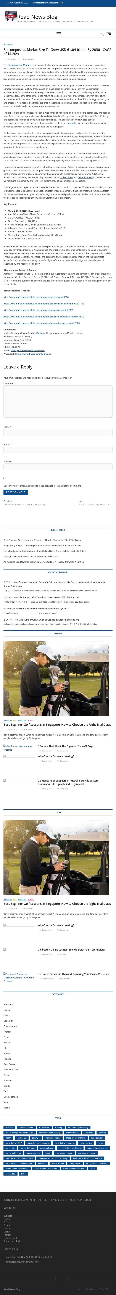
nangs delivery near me (97, 1148)
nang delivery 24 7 (14, 1142)
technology (10, 1173)
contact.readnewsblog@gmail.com (48, 2)
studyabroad (75, 1163)
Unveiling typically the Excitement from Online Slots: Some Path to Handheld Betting (44, 550)
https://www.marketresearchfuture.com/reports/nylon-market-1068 (36, 297)
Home (78, 1289)
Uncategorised (10, 1096)
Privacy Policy (105, 1289)
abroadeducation (26, 1127)
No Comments (29, 59)
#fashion (9, 1127)
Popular (22, 720)
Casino (6, 1009)
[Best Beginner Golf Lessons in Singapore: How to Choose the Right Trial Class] (58, 678)
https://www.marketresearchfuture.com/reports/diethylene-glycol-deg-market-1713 (43, 303)
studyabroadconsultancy (97, 1163)
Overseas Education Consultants (87, 1158)
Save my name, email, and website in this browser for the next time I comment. (42, 485)
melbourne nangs (52, 1137)
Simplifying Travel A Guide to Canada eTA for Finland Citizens (48, 619)
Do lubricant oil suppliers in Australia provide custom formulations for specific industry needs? (68, 782)
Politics (7, 1053)
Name (7, 426)
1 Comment (61, 954)
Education (8, 1020)
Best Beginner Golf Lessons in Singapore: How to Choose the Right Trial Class (42, 540)
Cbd (5, 1015)
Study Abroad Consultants (45, 1168)
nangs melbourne (13, 1153)
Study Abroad (58, 1163)
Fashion (7, 1031)
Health (6, 1042)
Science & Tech (11, 1069)
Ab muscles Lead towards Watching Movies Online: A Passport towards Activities (43, 561)
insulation (72, 123)
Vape (5, 1102)
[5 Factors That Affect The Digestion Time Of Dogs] (19, 748)
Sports (6, 1085)
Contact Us (90, 1289)
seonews (42, 1163)
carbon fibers (66, 177)
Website (7, 461)
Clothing (58, 1127)
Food (5, 1037)
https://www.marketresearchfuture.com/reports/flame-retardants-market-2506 (41, 323)
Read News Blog (37, 16)
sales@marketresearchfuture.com (28, 350)
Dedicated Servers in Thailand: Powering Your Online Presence (73, 974)
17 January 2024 (45, 954)
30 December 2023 (46, 979)
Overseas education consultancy (53, 1158)
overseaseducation (64, 1153)
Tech (5, 1091)
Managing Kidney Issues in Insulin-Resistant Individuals (30, 556)
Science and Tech (12, 1241)
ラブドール (9, 582)
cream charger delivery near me (19, 1132)
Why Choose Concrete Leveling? (56, 756)
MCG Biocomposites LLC (20, 210)
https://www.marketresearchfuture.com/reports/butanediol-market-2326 (38, 310)
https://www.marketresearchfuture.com (32, 353)
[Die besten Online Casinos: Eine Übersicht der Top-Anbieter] (19, 959)
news (47, 1153)
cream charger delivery (78, 1127)
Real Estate (9, 1064)
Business (8, 44)
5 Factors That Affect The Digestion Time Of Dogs (66, 746)
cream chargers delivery (49, 1132)
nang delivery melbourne (38, 1142)
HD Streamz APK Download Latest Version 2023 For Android (48, 597)
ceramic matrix (85, 177)
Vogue (6, 1107)
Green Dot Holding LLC (19, 221)
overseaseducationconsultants (19, 1163)
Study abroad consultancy (17, 1168)
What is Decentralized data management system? (43, 608)
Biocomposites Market (19, 64)
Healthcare (21, 1137)
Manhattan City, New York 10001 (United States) (28, 1256)
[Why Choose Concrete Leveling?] (19, 766)
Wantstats (41, 333)
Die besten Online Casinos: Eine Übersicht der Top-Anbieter (71, 949)
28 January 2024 (45, 761)
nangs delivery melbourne (70, 1148)
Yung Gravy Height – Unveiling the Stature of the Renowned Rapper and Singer (42, 545)
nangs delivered (27, 1148)
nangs (100, 1142)
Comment (9, 383)
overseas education (86, 1153)
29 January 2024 (45, 751)
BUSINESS (44, 1127)
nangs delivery (46, 1148)
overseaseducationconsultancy (19, 1158)
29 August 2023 (12, 59)
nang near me (86, 1142)
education (88, 1132)
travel (23, 1173)
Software (7, 1080)
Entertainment (10, 1026)
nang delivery (97, 1137)
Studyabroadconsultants (73, 1168)
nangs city (10, 1148)
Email (7, 444)
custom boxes (72, 1132)
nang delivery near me (64, 1142)
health (8, 1137)
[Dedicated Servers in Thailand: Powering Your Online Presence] (19, 977)
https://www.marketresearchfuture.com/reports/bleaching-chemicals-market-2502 (43, 316)
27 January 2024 (45, 789)
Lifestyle (36, 1137)
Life (15, 720)
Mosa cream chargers (75, 1137)
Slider (31, 720)
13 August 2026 (11, 729)
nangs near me (33, 1153)
